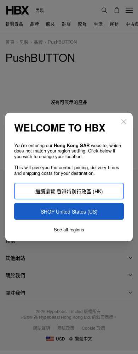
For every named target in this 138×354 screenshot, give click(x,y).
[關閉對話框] (124, 121)
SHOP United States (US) (69, 211)
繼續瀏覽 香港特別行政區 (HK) (69, 191)
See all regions (69, 229)
